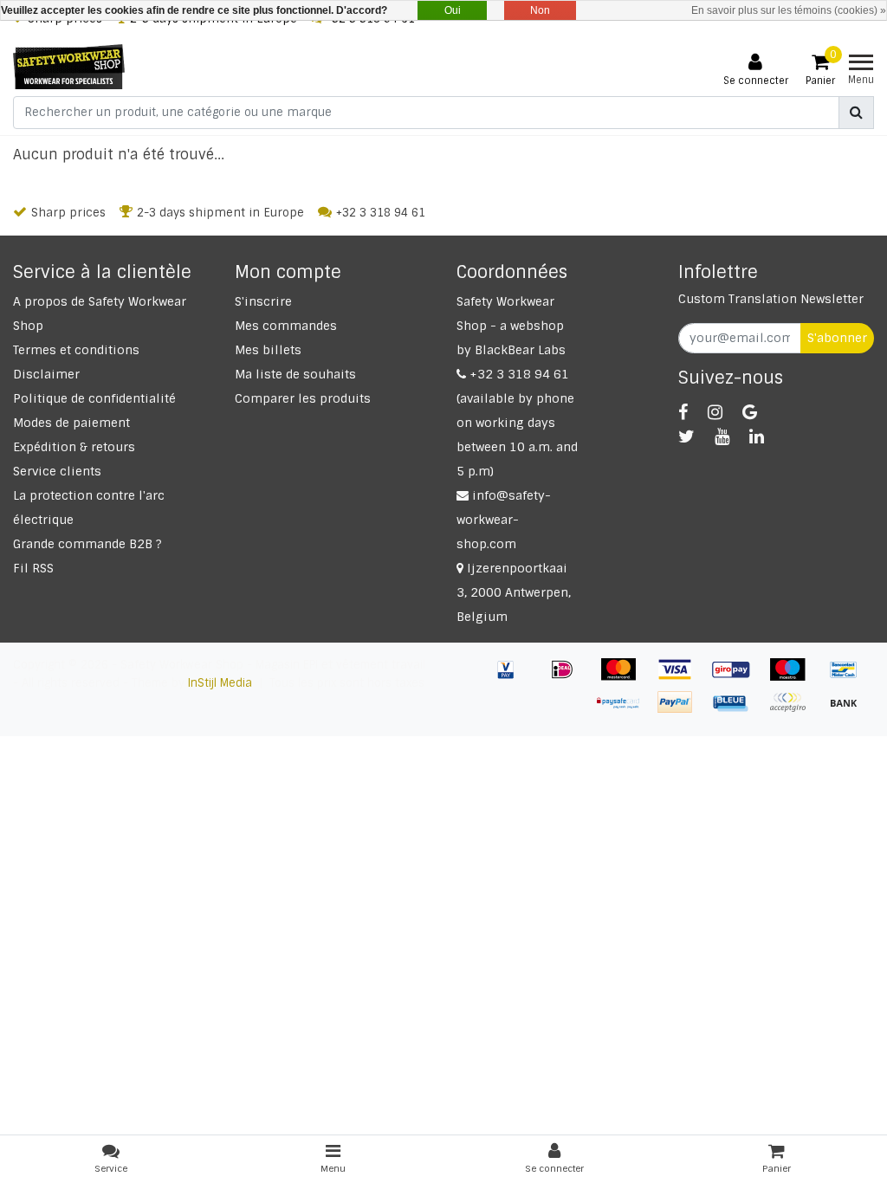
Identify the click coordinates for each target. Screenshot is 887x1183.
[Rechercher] (856, 112)
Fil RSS (33, 568)
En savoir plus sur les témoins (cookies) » (788, 10)
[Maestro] (794, 678)
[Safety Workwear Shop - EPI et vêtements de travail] (69, 66)
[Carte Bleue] (737, 710)
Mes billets (268, 350)
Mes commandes (286, 325)
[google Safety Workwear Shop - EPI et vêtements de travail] (749, 412)
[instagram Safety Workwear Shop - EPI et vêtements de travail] (715, 412)
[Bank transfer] (848, 710)
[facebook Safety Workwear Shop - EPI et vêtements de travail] (683, 412)
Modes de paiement (71, 422)
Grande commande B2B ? (87, 544)
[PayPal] (681, 710)
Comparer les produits (303, 398)
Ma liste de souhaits (295, 374)
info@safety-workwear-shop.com (503, 520)
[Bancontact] (848, 678)
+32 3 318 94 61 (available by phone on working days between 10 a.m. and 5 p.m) (517, 422)
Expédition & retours (74, 447)
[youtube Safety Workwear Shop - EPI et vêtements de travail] (722, 436)
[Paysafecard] (625, 710)
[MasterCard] (625, 678)
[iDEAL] (569, 678)
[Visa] (681, 678)
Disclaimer (46, 374)
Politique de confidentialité (94, 398)
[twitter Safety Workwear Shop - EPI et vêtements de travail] (686, 436)
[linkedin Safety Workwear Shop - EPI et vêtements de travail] (756, 436)
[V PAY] (512, 678)
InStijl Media (220, 683)
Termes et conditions (76, 350)
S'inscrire (263, 301)
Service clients (57, 471)
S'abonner (837, 338)
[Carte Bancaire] (794, 710)
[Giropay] (737, 678)
